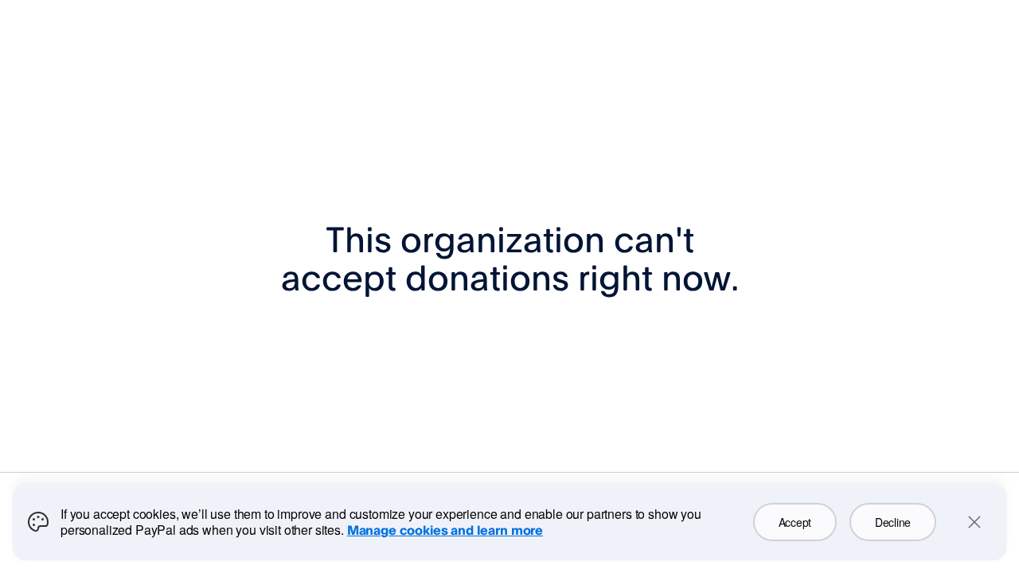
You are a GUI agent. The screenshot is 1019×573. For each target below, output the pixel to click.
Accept (795, 522)
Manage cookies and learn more (445, 530)
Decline (893, 522)
